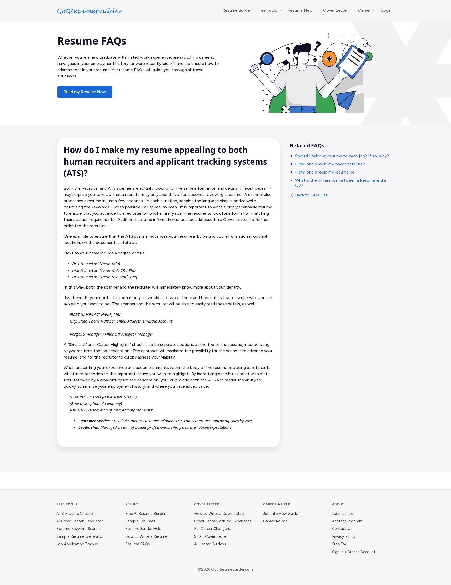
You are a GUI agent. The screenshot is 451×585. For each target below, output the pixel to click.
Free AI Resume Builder (145, 513)
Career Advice (275, 521)
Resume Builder (236, 10)
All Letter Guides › (210, 544)
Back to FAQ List (311, 195)
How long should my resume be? (326, 172)
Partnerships (343, 513)
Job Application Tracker (77, 544)
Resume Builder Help (143, 528)
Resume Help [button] (301, 10)
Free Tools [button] (267, 10)
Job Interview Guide (280, 513)
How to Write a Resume (146, 536)
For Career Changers (212, 528)
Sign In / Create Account (354, 552)
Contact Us (342, 528)
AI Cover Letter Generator (79, 521)
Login (386, 10)
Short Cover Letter (211, 536)
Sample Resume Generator (80, 536)
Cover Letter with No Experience (223, 521)
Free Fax (339, 544)
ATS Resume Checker (75, 513)
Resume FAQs (137, 544)
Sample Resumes (140, 521)
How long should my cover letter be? (330, 164)
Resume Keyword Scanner (79, 528)
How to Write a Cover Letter (219, 513)
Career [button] (365, 10)
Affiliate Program (347, 521)
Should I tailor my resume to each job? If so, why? (342, 155)
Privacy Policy (343, 536)
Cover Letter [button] (336, 10)
